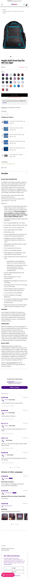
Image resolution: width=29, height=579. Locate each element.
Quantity (3, 111)
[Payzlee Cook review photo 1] (4, 516)
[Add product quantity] (7, 114)
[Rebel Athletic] (14, 4)
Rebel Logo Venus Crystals (16, 128)
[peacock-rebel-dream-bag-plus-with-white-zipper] (14, 86)
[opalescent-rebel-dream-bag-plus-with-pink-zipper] (14, 82)
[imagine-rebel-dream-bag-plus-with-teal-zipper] (7, 78)
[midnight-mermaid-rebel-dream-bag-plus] (22, 78)
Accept (14, 568)
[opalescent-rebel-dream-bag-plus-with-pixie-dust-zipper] (18, 82)
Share (5, 167)
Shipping (4, 107)
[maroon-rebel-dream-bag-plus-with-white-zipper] (18, 78)
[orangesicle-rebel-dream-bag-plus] (11, 86)
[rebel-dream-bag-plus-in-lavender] (14, 78)
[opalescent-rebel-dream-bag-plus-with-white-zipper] (3, 86)
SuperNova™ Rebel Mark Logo (17, 121)
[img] (4, 397)
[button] (17, 467)
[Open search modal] (24, 4)
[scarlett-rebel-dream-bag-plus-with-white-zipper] (3, 89)
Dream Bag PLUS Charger (16, 154)
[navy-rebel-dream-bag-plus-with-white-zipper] (11, 82)
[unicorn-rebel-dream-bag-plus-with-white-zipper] (7, 89)
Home (4, 9)
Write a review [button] (14, 387)
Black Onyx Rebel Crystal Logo (17, 148)
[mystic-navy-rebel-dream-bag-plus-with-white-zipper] (7, 82)
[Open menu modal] (2, 4)
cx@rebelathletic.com (7, 548)
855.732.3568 (5, 550)
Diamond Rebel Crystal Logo (17, 134)
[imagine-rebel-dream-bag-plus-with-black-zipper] (14, 75)
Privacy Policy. (8, 564)
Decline (14, 571)
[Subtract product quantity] (2, 114)
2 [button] (12, 467)
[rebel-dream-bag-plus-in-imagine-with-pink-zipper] (18, 75)
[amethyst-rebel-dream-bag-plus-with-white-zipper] (7, 75)
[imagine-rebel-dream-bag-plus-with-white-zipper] (11, 78)
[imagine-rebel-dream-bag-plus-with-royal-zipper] (3, 78)
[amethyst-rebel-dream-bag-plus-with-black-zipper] (3, 75)
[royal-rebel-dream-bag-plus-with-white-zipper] (18, 86)
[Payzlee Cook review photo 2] (12, 516)
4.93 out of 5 (18, 382)
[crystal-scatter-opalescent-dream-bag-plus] (7, 86)
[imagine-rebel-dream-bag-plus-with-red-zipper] (22, 75)
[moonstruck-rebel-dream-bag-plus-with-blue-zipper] (3, 82)
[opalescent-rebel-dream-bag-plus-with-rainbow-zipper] (22, 82)
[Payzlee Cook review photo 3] (19, 516)
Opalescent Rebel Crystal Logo (17, 141)
